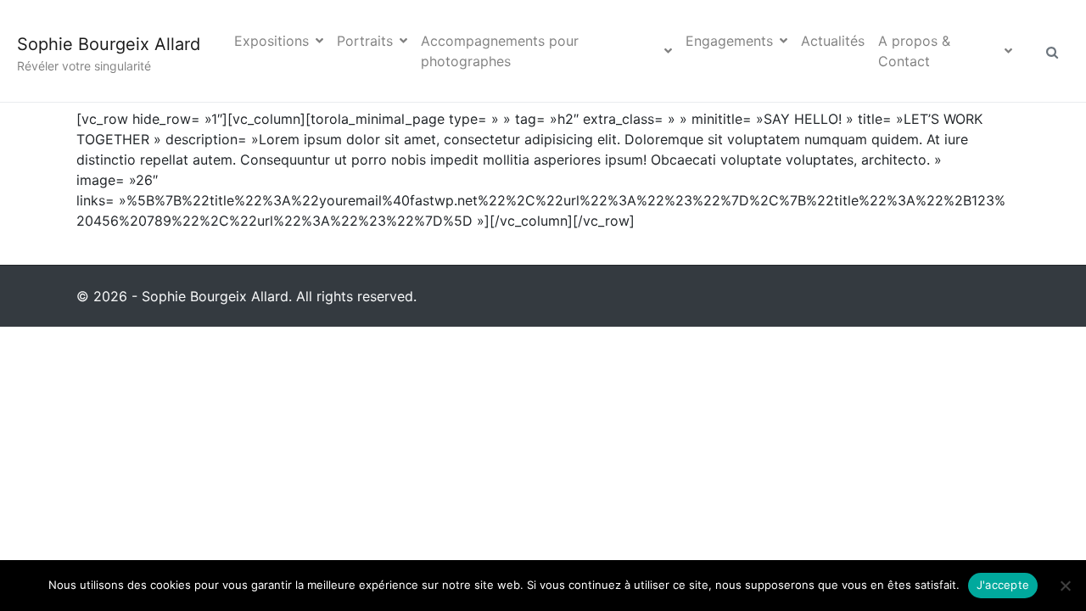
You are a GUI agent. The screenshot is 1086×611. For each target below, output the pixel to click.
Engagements (729, 40)
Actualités (833, 40)
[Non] (1064, 585)
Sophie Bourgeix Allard (108, 44)
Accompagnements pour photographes (500, 51)
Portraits (365, 40)
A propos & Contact (914, 51)
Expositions (271, 40)
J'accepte (1003, 584)
